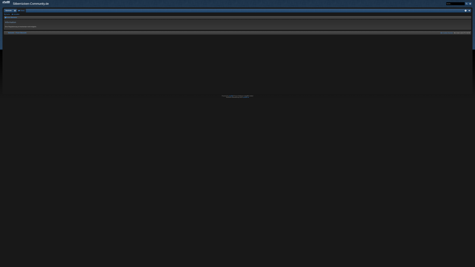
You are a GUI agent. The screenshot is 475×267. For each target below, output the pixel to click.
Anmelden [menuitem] (469, 11)
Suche (466, 3)
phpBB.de (246, 97)
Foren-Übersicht (11, 17)
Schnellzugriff (15, 11)
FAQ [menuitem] (466, 11)
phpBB (231, 96)
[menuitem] (446, 33)
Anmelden (16, 14)
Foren (22, 10)
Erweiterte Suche (470, 3)
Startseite (8, 10)
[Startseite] (7, 2)
